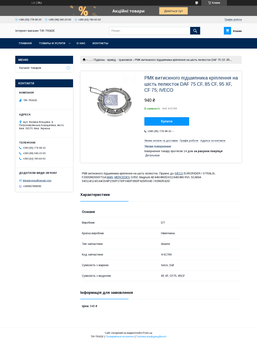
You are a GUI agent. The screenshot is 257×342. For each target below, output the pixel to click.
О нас (80, 43)
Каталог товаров (30, 67)
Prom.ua (147, 333)
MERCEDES (122, 177)
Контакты (100, 43)
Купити (166, 121)
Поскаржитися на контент (119, 336)
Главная (25, 43)
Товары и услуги (52, 43)
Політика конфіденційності (151, 336)
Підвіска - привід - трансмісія (113, 59)
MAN (110, 177)
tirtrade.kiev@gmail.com (37, 180)
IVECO (178, 173)
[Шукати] (195, 31)
